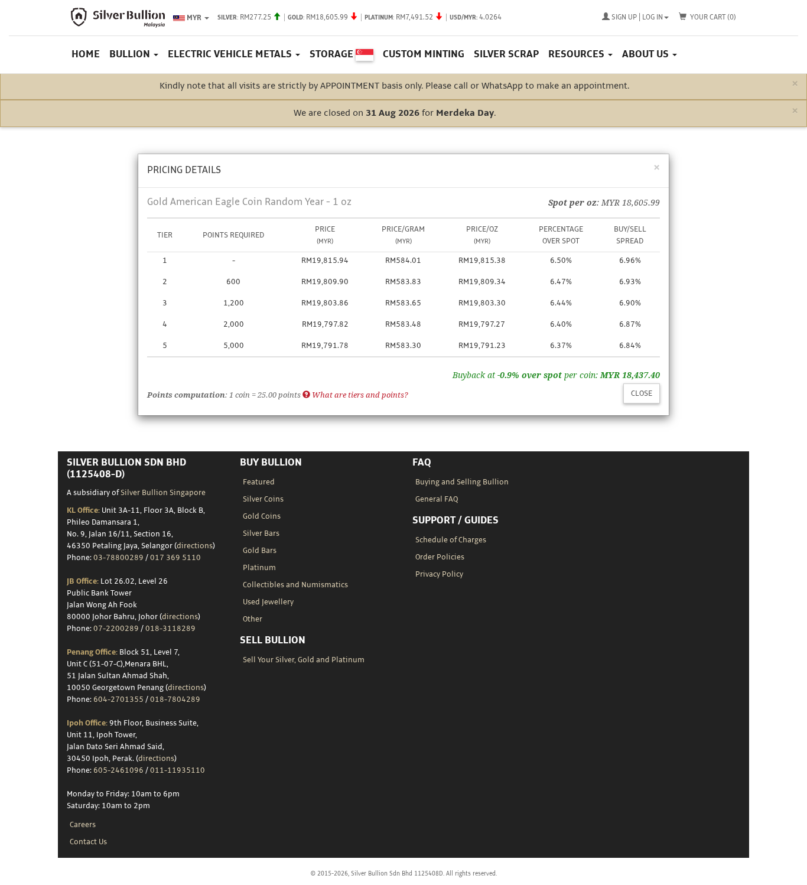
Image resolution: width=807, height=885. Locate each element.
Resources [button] (577, 54)
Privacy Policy (439, 574)
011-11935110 (177, 770)
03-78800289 (118, 558)
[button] (635, 18)
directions (195, 546)
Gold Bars (259, 550)
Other (252, 619)
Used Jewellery (268, 602)
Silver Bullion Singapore (163, 493)
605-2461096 (118, 770)
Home (85, 54)
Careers (83, 825)
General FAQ (436, 499)
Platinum (259, 568)
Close (641, 393)
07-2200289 (116, 628)
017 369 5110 (175, 558)
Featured (259, 482)
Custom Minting (423, 54)
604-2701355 (118, 699)
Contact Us (88, 842)
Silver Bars (261, 533)
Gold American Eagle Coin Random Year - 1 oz (249, 202)
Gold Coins (262, 516)
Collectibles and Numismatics (295, 585)
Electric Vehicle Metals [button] (231, 54)
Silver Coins (263, 499)
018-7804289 (175, 699)
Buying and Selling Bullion (462, 482)
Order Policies (439, 557)
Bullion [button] (130, 54)
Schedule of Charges (450, 540)
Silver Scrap (506, 54)
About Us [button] (646, 54)
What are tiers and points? (359, 395)
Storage (333, 54)
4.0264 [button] (359, 17)
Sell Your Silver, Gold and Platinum (304, 660)
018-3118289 (170, 628)
